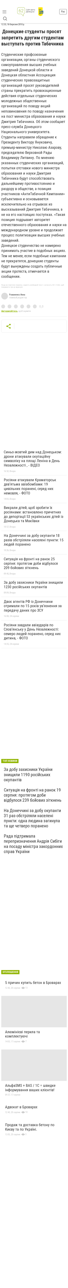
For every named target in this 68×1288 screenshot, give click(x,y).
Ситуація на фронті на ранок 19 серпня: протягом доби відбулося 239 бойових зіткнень (32, 795)
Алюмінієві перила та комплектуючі (22, 1034)
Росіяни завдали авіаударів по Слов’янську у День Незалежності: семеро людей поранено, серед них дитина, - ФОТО (32, 631)
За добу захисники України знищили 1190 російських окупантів (28, 774)
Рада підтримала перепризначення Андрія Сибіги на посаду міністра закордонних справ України (33, 843)
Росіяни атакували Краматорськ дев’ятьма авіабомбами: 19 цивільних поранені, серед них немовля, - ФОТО (30, 486)
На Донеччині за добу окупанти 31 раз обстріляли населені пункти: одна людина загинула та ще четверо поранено (32, 818)
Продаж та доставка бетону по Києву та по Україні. (29, 1127)
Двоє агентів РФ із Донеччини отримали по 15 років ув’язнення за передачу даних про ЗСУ (33, 606)
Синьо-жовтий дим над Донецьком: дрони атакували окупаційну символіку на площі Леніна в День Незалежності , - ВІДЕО (33, 458)
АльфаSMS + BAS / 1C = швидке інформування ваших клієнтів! (30, 1087)
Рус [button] (63, 11)
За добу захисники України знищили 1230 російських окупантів (33, 584)
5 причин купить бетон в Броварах (33, 982)
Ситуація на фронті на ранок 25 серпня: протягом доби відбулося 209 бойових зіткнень (31, 563)
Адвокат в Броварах (21, 1107)
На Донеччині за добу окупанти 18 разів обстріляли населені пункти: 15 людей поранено (33, 540)
